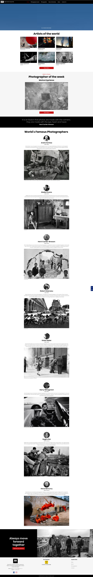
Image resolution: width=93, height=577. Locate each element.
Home (72, 562)
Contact (72, 568)
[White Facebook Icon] (92, 287)
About (72, 564)
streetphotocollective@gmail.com (16, 568)
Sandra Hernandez (47, 28)
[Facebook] (14, 572)
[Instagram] (16, 572)
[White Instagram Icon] (92, 289)
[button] (46, 96)
